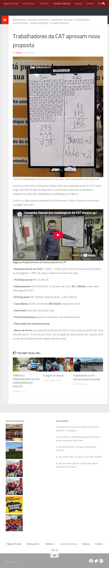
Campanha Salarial (62, 19)
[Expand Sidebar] (5, 20)
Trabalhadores (39, 23)
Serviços (78, 3)
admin (18, 53)
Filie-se (54, 550)
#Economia (19, 19)
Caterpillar (82, 19)
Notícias (44, 3)
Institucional (28, 3)
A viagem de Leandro (53, 375)
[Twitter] (96, 561)
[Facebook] (91, 561)
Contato (90, 3)
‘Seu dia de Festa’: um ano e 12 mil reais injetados (80, 457)
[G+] (101, 561)
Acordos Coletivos (62, 3)
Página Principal (10, 3)
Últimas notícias (59, 23)
